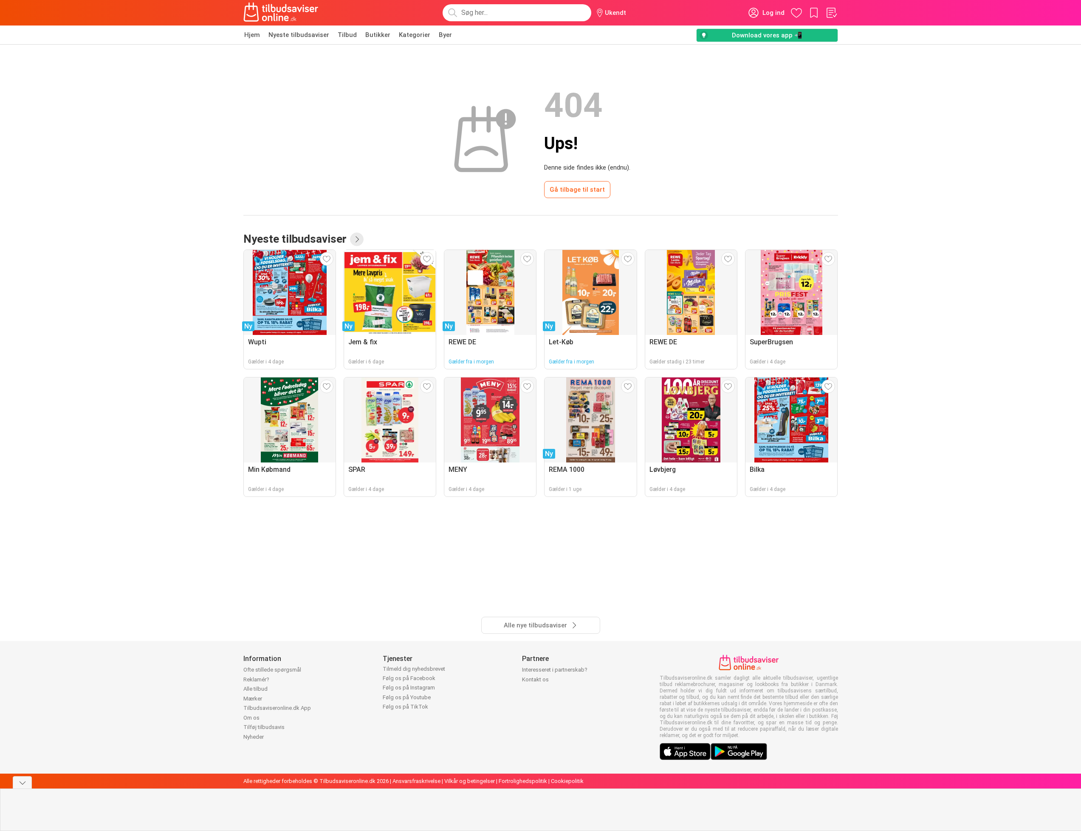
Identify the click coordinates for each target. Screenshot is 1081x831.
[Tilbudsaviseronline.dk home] (281, 12)
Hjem (252, 35)
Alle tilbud (255, 689)
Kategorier (414, 35)
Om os (251, 718)
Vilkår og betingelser (469, 781)
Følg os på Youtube (407, 697)
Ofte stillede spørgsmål (272, 670)
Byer (445, 35)
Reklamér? (256, 679)
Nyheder (253, 737)
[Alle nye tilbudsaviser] (357, 239)
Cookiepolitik (567, 781)
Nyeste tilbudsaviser (298, 35)
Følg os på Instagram (409, 687)
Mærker (252, 698)
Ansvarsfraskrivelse (416, 781)
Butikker (377, 35)
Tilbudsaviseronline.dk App (277, 708)
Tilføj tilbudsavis (264, 727)
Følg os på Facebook (409, 678)
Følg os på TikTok (405, 706)
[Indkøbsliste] (831, 13)
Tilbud (347, 35)
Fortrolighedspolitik (523, 781)
